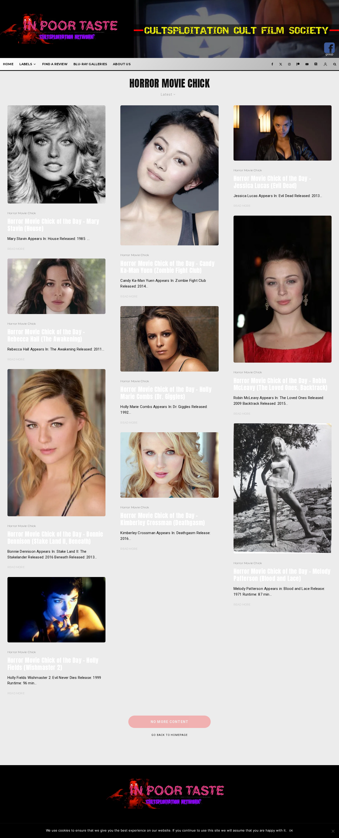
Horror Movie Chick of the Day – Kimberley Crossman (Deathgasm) (162, 519)
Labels (25, 64)
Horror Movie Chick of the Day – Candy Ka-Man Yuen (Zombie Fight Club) (167, 267)
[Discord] (315, 64)
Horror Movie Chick (21, 213)
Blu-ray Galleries (90, 64)
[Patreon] (298, 64)
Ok (291, 830)
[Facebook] (272, 64)
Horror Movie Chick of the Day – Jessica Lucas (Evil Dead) (272, 182)
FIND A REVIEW (55, 64)
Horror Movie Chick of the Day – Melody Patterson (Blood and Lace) (282, 575)
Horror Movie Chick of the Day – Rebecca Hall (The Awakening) (46, 335)
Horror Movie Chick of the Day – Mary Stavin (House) (53, 225)
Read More (16, 249)
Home (8, 64)
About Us (122, 64)
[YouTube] (307, 64)
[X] (280, 64)
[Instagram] (289, 64)
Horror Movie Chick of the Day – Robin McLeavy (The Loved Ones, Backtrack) (281, 384)
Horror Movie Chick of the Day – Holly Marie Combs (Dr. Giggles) (165, 393)
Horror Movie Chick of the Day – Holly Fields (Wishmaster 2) (52, 664)
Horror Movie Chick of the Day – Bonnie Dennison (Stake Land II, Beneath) (55, 538)
